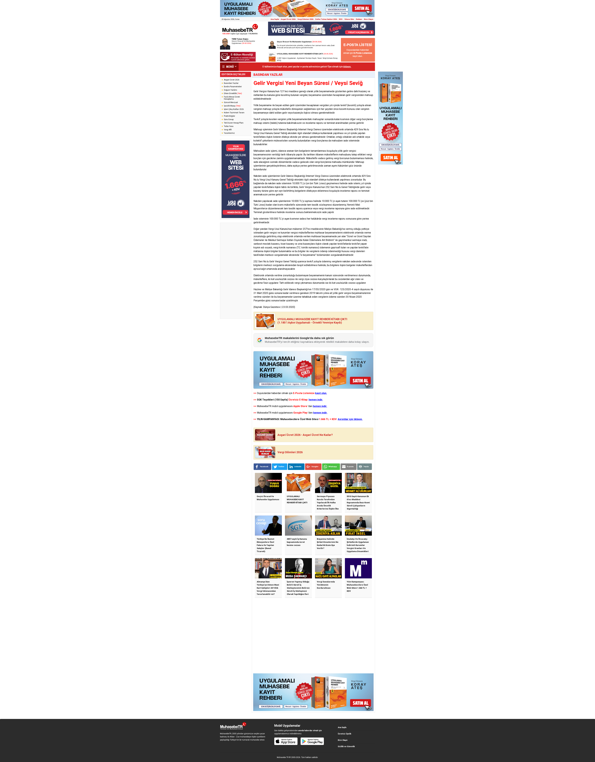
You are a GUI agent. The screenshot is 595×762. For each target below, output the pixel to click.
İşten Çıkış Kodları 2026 (234, 109)
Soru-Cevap (229, 119)
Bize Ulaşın (368, 19)
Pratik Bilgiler (229, 116)
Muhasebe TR (283, 757)
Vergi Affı (228, 130)
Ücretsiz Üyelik (344, 734)
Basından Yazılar (231, 83)
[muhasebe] (240, 35)
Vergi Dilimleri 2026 (305, 19)
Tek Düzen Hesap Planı (233, 123)
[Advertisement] (235, 270)
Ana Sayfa (275, 19)
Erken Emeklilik (233, 93)
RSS (340, 19)
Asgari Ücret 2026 (288, 19)
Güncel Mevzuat (231, 102)
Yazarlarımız (229, 133)
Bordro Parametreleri (233, 87)
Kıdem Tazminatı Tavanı (234, 113)
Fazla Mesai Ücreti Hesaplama (232, 98)
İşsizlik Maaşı (232, 106)
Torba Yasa (228, 126)
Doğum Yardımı (230, 90)
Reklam (359, 19)
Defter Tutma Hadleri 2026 (326, 19)
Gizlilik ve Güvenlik (346, 746)
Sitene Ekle (349, 19)
